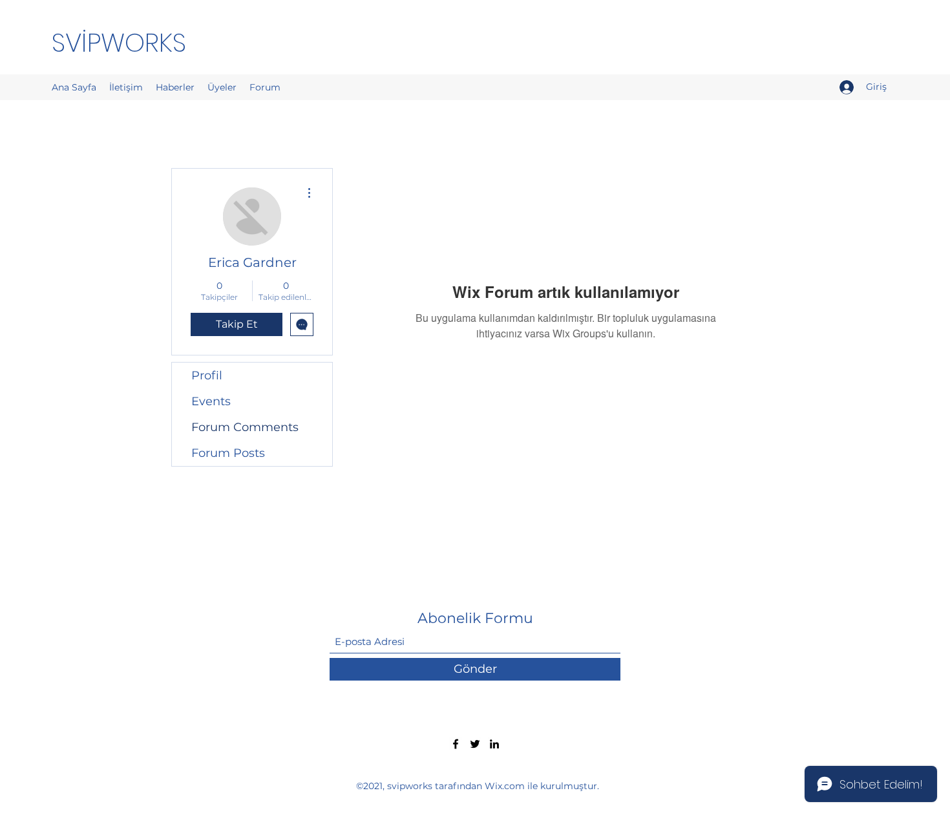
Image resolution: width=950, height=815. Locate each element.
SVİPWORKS (119, 43)
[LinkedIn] (494, 743)
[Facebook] (455, 743)
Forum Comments (245, 427)
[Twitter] (475, 743)
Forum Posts (228, 453)
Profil (206, 375)
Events (211, 401)
